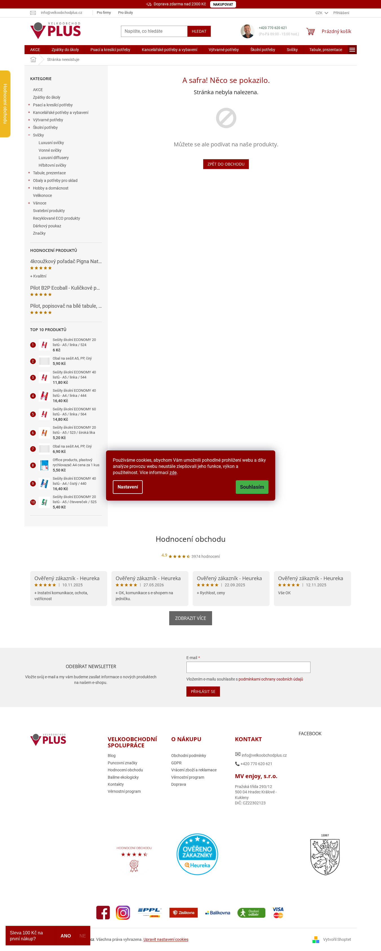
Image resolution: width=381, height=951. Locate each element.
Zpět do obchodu (226, 164)
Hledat (199, 31)
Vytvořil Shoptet (337, 939)
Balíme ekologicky (123, 777)
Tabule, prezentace (49, 173)
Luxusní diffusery (54, 157)
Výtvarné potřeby (48, 120)
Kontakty (116, 784)
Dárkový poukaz (47, 226)
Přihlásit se (203, 691)
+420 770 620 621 (273, 28)
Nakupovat (223, 4)
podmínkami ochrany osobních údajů (271, 679)
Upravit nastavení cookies (166, 939)
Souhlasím (252, 487)
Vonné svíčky (50, 150)
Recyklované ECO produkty (56, 218)
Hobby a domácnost (51, 188)
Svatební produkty (49, 210)
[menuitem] (35, 49)
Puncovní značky (122, 763)
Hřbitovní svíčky (52, 165)
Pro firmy (104, 12)
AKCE (38, 89)
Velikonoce (42, 195)
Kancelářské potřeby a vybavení (60, 112)
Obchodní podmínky (188, 755)
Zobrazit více (190, 618)
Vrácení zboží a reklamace (194, 770)
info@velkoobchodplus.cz (261, 754)
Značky (39, 233)
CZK (319, 13)
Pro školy (125, 12)
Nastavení (128, 487)
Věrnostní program (124, 791)
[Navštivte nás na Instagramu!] (123, 912)
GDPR (176, 763)
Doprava (178, 784)
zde (173, 472)
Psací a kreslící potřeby (53, 105)
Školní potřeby (45, 127)
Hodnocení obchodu (191, 539)
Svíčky (38, 135)
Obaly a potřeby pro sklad (55, 180)
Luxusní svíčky (51, 142)
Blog (112, 755)
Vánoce (39, 203)
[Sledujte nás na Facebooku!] (103, 912)
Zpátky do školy (46, 97)
